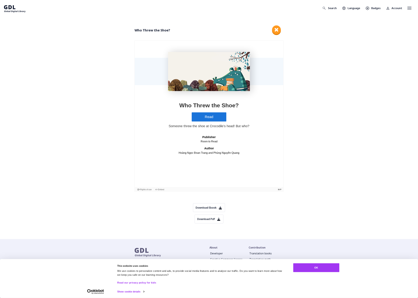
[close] (276, 29)
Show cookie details (128, 291)
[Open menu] (409, 8)
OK (316, 267)
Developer (216, 253)
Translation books (260, 253)
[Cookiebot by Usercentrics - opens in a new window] (95, 291)
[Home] (15, 8)
